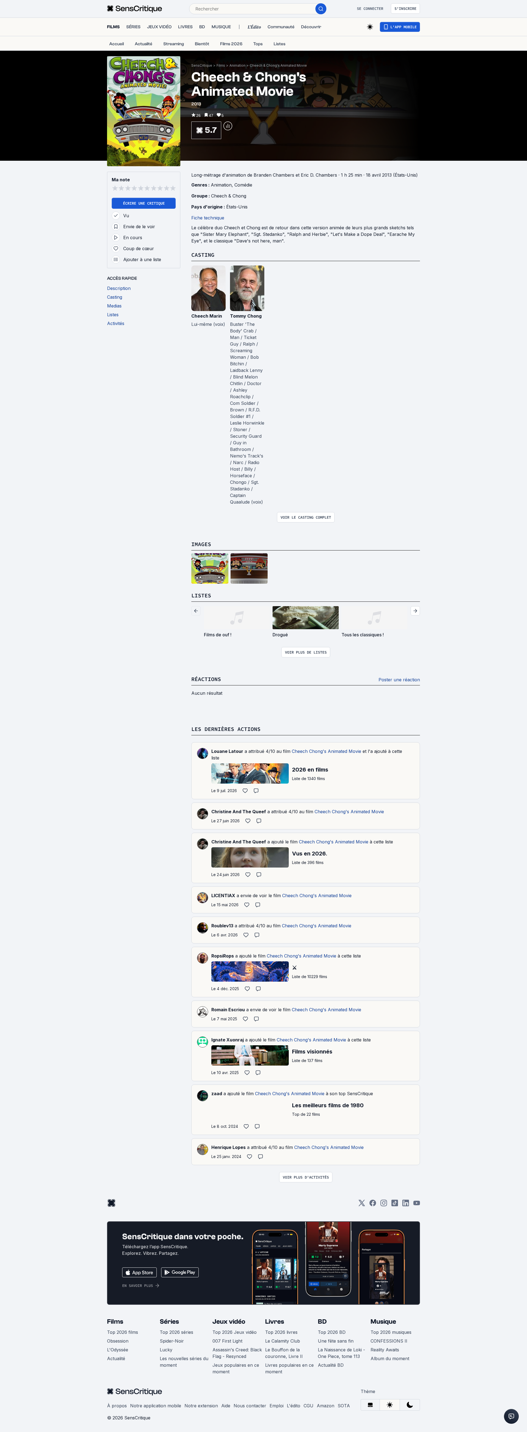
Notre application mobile (155, 1405)
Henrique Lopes (228, 1147)
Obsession (117, 1341)
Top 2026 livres (281, 1332)
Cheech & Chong (228, 196)
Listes (201, 595)
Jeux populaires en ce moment (235, 1368)
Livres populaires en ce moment (289, 1368)
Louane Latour (227, 751)
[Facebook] (372, 1204)
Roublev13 (222, 925)
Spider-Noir (172, 1341)
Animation (237, 65)
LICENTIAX (223, 895)
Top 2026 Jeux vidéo (234, 1332)
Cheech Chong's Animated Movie (326, 751)
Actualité (116, 1358)
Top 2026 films (122, 1332)
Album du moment (390, 1358)
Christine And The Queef (238, 811)
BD (322, 1321)
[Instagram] (383, 1204)
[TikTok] (394, 1204)
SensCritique (201, 65)
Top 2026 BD (332, 1332)
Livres (274, 1321)
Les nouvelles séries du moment (184, 1362)
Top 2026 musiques (391, 1332)
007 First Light (227, 1341)
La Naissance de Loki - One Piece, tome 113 (341, 1353)
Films (221, 65)
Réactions (206, 679)
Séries (169, 1321)
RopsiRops (222, 956)
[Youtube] (416, 1204)
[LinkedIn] (405, 1204)
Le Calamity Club (282, 1341)
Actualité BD (331, 1365)
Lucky (166, 1349)
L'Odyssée (117, 1349)
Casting (202, 254)
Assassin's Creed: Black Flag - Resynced (237, 1353)
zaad (216, 1093)
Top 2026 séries (176, 1332)
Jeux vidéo (228, 1321)
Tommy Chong (246, 316)
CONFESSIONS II (389, 1341)
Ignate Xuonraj (227, 1040)
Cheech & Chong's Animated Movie (278, 65)
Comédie (243, 185)
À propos (117, 1405)
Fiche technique (207, 218)
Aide (225, 1405)
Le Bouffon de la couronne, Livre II (284, 1353)
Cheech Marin (206, 316)
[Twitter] (361, 1204)
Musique (383, 1321)
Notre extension (201, 1405)
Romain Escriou (228, 1009)
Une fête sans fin (336, 1341)
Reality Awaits (385, 1349)
